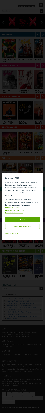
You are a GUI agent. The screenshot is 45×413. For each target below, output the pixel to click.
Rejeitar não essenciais (22, 226)
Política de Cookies (12, 207)
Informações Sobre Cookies (15, 210)
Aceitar (22, 219)
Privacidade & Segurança (14, 213)
